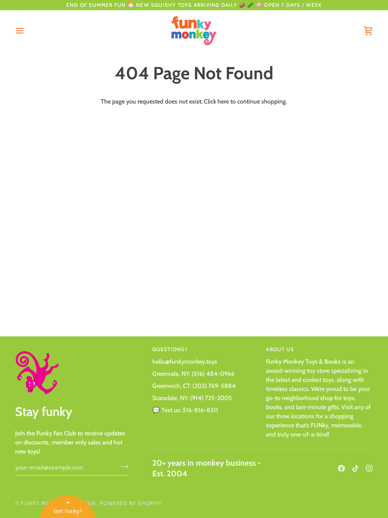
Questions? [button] (170, 349)
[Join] (122, 466)
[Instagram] (369, 468)
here (223, 101)
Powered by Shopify (131, 503)
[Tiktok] (355, 468)
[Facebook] (341, 468)
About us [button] (280, 349)
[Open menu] (26, 31)
